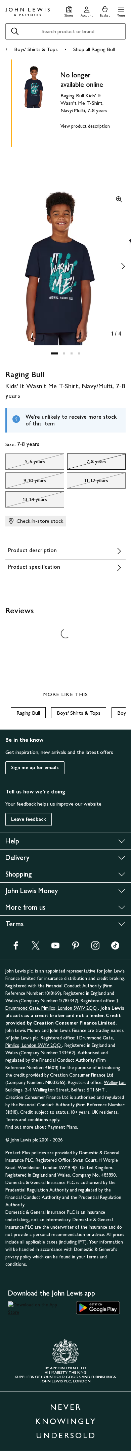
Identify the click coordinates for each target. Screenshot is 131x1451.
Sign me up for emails (35, 767)
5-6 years (25, 463)
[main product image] (38, 102)
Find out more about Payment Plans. (41, 1127)
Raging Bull (28, 713)
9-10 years (25, 482)
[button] (121, 11)
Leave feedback (28, 819)
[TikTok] (115, 947)
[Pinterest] (76, 947)
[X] (36, 947)
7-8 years (86, 463)
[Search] (15, 31)
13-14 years (26, 501)
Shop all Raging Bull (94, 49)
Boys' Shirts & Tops (36, 49)
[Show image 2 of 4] (123, 266)
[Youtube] (55, 947)
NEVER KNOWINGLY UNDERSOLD (65, 1421)
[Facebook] (16, 947)
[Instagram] (95, 947)
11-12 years (87, 482)
